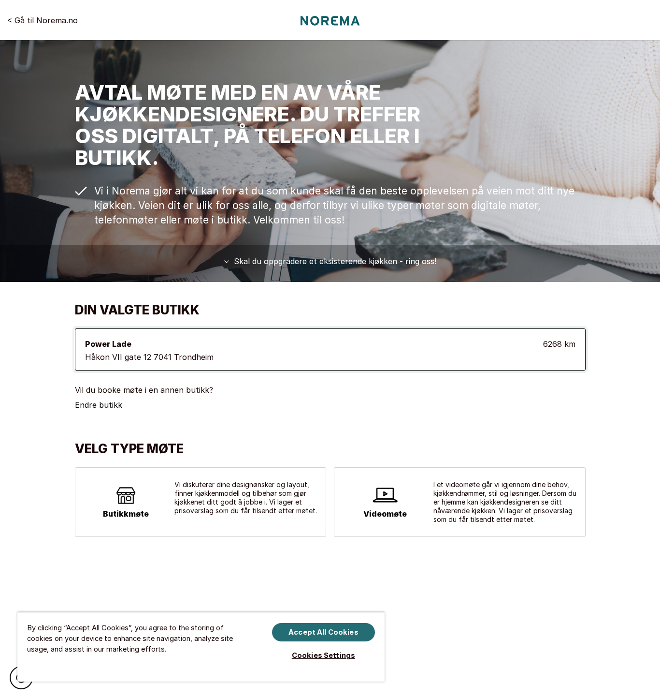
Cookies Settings (323, 655)
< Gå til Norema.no (42, 20)
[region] (201, 647)
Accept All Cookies (323, 632)
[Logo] (330, 20)
